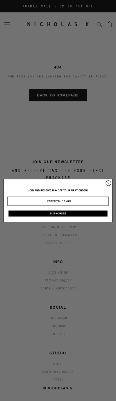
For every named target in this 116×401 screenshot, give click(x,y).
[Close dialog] (108, 183)
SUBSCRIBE (58, 213)
